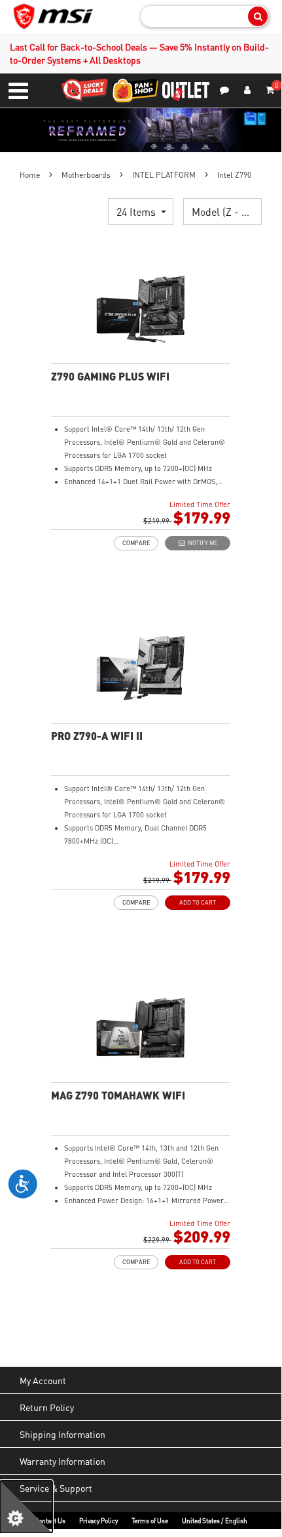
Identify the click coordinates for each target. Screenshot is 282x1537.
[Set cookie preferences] (26, 1507)
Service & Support (56, 1488)
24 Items (137, 211)
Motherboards (86, 175)
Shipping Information (62, 1434)
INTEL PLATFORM (164, 175)
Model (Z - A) (223, 211)
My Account (43, 1380)
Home (30, 175)
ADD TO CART (197, 902)
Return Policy (47, 1407)
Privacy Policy (98, 1521)
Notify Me (201, 542)
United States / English (214, 1521)
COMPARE (136, 542)
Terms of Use (150, 1521)
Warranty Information (62, 1461)
